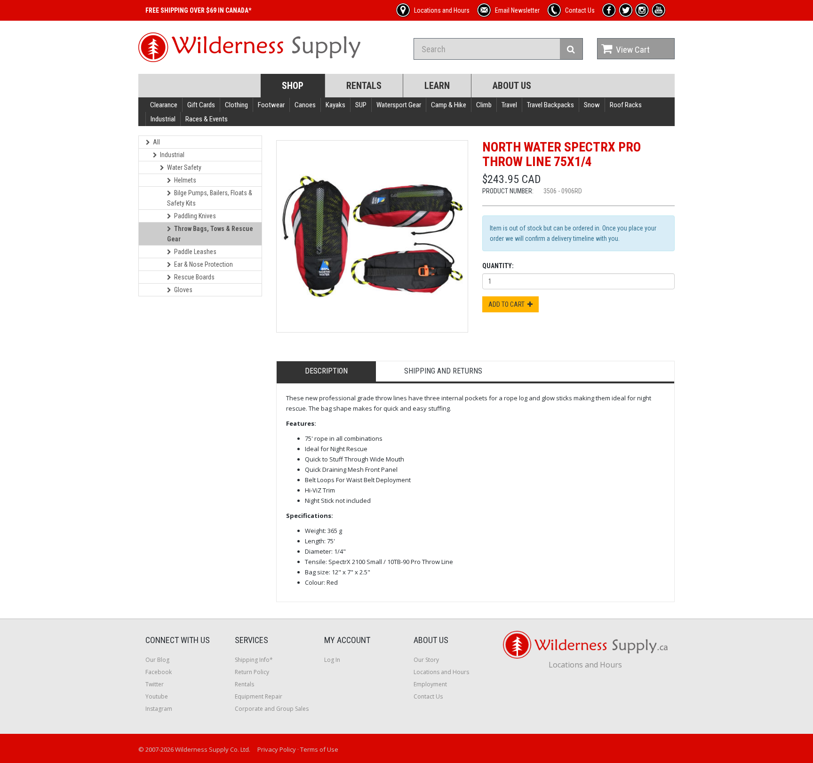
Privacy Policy (276, 749)
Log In (332, 660)
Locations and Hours (441, 672)
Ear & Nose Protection (203, 264)
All (156, 142)
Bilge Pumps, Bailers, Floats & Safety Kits (209, 198)
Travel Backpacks (550, 105)
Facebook (158, 672)
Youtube (156, 696)
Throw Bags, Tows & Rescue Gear (210, 234)
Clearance (163, 105)
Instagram (158, 709)
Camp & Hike (448, 105)
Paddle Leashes (195, 251)
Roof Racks (626, 105)
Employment (430, 684)
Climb (484, 105)
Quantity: (498, 266)
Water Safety (184, 167)
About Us (512, 85)
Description (326, 370)
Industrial (163, 119)
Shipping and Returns (443, 370)
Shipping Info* (254, 660)
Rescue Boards (194, 277)
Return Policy (252, 672)
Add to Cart (507, 304)
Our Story (426, 660)
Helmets (185, 180)
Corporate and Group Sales (272, 709)
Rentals (364, 85)
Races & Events (206, 119)
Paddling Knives (195, 216)
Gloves (183, 290)
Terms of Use (319, 749)
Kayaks (335, 105)
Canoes (305, 105)
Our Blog (157, 660)
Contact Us (428, 696)
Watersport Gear (398, 105)
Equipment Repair (258, 696)
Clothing (236, 105)
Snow (592, 105)
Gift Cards (201, 105)
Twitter (154, 684)
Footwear (271, 105)
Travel (509, 105)
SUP (361, 105)
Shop (292, 85)
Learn (437, 85)
